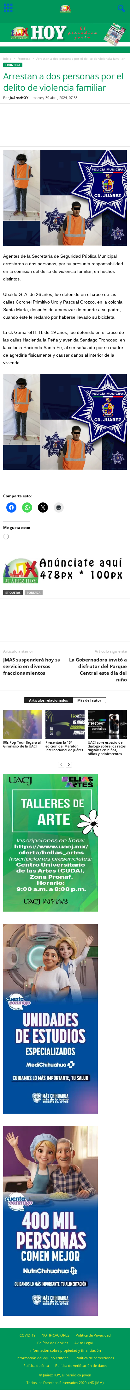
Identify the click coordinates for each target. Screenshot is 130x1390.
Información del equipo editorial (42, 1358)
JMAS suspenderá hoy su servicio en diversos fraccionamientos (32, 666)
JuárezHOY (19, 97)
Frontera (23, 58)
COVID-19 (27, 1335)
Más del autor (89, 700)
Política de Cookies (52, 1342)
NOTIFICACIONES (55, 1335)
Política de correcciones (95, 1358)
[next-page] (69, 764)
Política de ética (36, 1365)
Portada (33, 593)
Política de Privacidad (93, 1335)
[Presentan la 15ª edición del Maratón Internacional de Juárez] (65, 724)
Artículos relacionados (48, 700)
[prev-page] (61, 764)
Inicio (7, 58)
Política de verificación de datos (81, 1365)
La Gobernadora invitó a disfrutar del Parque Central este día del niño (98, 669)
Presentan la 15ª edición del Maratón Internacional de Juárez (64, 746)
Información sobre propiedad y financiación (65, 1350)
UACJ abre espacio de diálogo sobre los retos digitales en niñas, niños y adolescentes (107, 748)
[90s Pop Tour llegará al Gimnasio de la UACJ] (22, 724)
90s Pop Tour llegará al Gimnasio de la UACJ (22, 744)
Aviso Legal (83, 1342)
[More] (93, 129)
